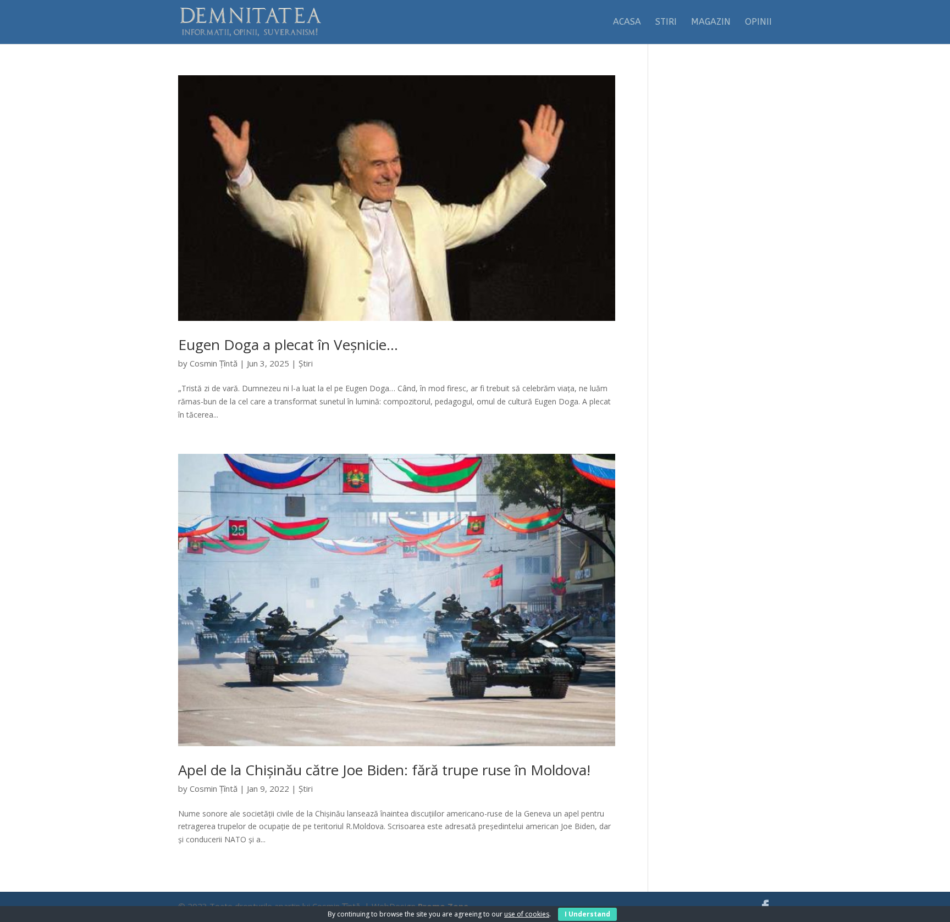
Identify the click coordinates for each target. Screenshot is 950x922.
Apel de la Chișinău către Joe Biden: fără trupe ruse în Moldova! (384, 770)
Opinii (758, 22)
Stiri (666, 22)
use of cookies (526, 914)
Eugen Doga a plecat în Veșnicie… (288, 344)
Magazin (711, 22)
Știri (306, 363)
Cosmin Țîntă (214, 363)
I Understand (587, 914)
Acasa (627, 22)
